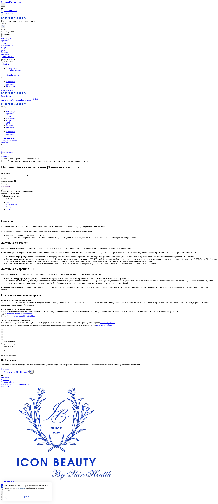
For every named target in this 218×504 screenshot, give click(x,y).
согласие (21, 488)
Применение (11, 205)
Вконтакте (10, 82)
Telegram (9, 84)
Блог (3, 96)
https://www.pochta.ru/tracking (22, 316)
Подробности (7, 186)
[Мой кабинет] (2, 8)
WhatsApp (10, 86)
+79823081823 (7, 90)
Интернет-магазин (17, 2)
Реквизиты (5, 386)
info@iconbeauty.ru (11, 75)
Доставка (10, 207)
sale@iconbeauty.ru (104, 325)
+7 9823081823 (8, 57)
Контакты (10, 96)
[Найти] (3, 26)
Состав (9, 202)
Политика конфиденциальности (15, 384)
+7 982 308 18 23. (107, 323)
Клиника (5, 2)
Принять (27, 496)
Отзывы (9, 209)
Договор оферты (8, 382)
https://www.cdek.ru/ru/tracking (19, 314)
